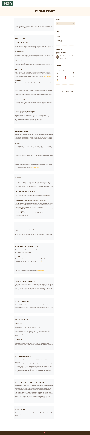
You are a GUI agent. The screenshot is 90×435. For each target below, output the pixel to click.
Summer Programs (60, 40)
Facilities (67, 91)
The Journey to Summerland (61, 52)
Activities (58, 91)
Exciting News (59, 37)
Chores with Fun (59, 36)
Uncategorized (59, 41)
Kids (72, 91)
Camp (63, 91)
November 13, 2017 (63, 58)
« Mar (57, 80)
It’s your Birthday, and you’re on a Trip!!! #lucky (67, 56)
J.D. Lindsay (48, 432)
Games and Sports (60, 39)
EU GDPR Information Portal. (20, 345)
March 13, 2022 (58, 53)
